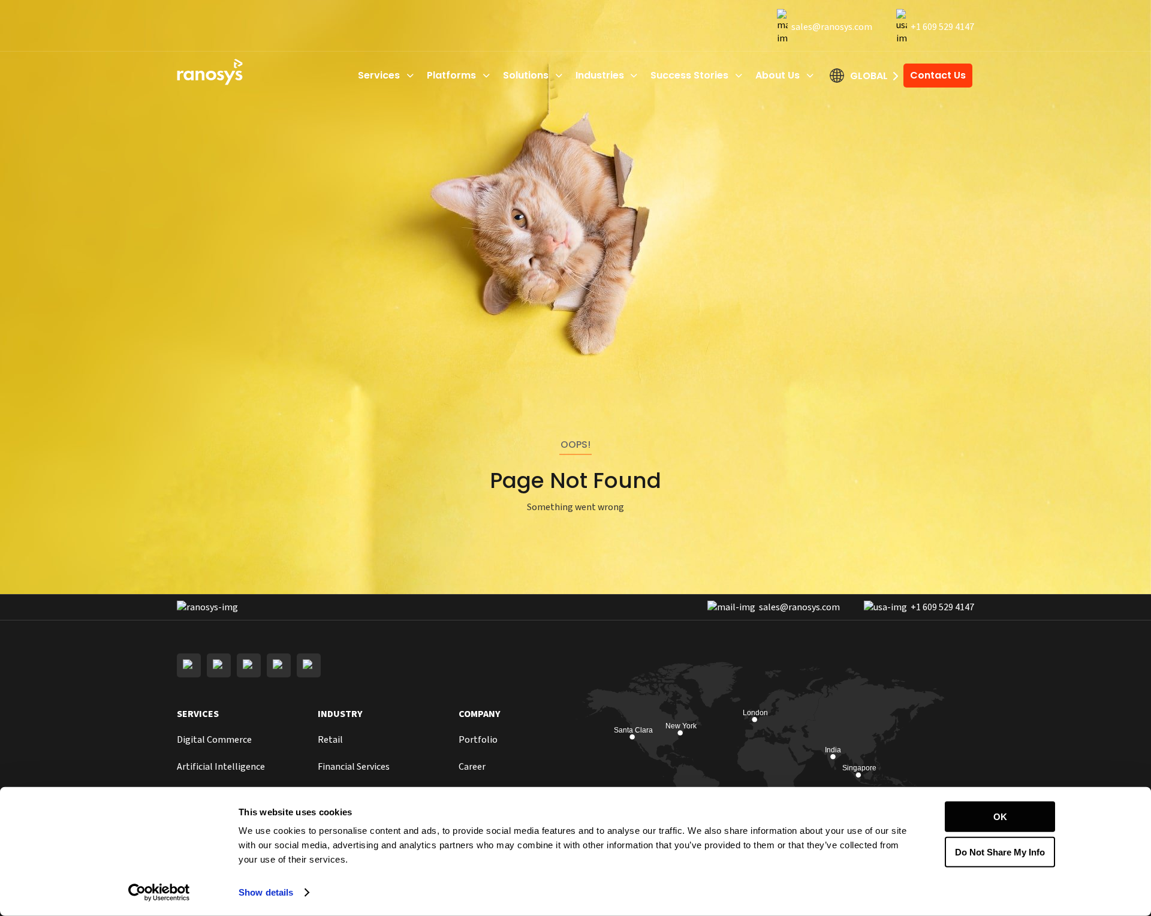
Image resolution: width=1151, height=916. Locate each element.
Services (379, 75)
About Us (777, 75)
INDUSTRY (340, 714)
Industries (600, 75)
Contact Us (938, 75)
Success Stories (689, 75)
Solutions (526, 75)
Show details (266, 892)
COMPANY (480, 714)
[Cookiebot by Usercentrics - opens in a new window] (159, 893)
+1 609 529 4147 (942, 27)
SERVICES (198, 714)
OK (1000, 817)
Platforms (451, 75)
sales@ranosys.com (831, 27)
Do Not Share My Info (1000, 851)
